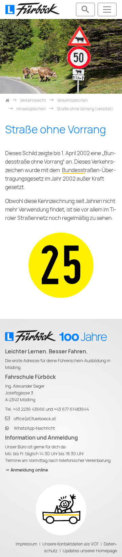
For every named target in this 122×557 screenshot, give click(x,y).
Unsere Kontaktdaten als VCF (70, 544)
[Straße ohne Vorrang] (61, 264)
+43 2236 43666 (29, 409)
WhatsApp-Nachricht (34, 428)
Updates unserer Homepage (90, 551)
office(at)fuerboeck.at (35, 419)
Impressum (26, 544)
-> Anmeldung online (26, 470)
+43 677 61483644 (71, 409)
